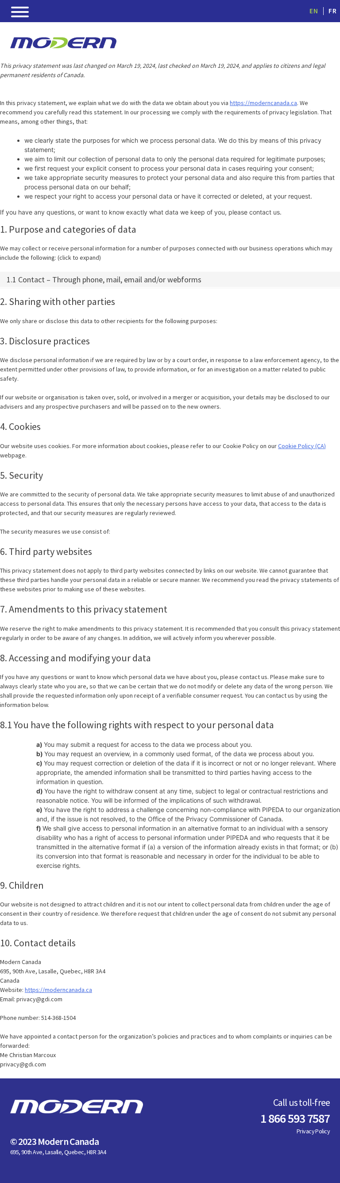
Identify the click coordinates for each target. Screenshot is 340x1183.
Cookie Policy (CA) (302, 446)
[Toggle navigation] (19, 13)
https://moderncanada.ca (263, 103)
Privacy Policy (313, 1131)
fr (332, 11)
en (313, 11)
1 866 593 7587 (295, 1118)
